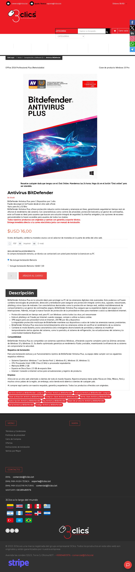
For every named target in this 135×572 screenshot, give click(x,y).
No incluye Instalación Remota (23, 260)
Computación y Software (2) (34, 57)
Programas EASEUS (119, 48)
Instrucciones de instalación (18, 447)
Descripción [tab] (21, 293)
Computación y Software (22, 46)
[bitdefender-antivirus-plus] (60, 126)
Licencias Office (39, 48)
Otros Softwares (97, 48)
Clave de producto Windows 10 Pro (114, 68)
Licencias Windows (57, 48)
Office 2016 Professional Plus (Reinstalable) (25, 68)
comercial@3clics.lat (20, 4)
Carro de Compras (13, 439)
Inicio (9, 46)
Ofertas (9, 443)
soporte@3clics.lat (54, 4)
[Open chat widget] (128, 565)
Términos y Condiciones (16, 431)
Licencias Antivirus (77, 48)
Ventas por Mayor (13, 451)
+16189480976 (23, 490)
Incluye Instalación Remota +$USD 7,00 (27, 266)
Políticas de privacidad (15, 435)
